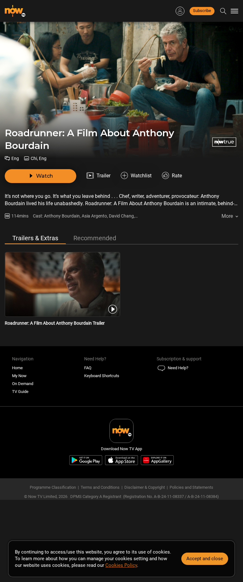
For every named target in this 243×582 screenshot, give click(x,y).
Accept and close (204, 558)
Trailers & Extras (35, 238)
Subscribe (202, 10)
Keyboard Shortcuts (101, 375)
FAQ (87, 367)
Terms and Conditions (100, 487)
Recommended (94, 238)
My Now (19, 375)
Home (17, 367)
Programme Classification (53, 487)
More (227, 216)
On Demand (22, 383)
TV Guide (20, 391)
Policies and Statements (191, 487)
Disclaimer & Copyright (144, 487)
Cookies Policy (121, 565)
